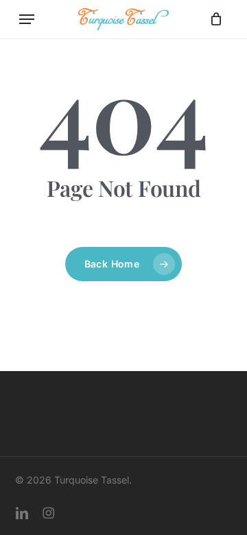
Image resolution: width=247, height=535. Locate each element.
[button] (26, 19)
